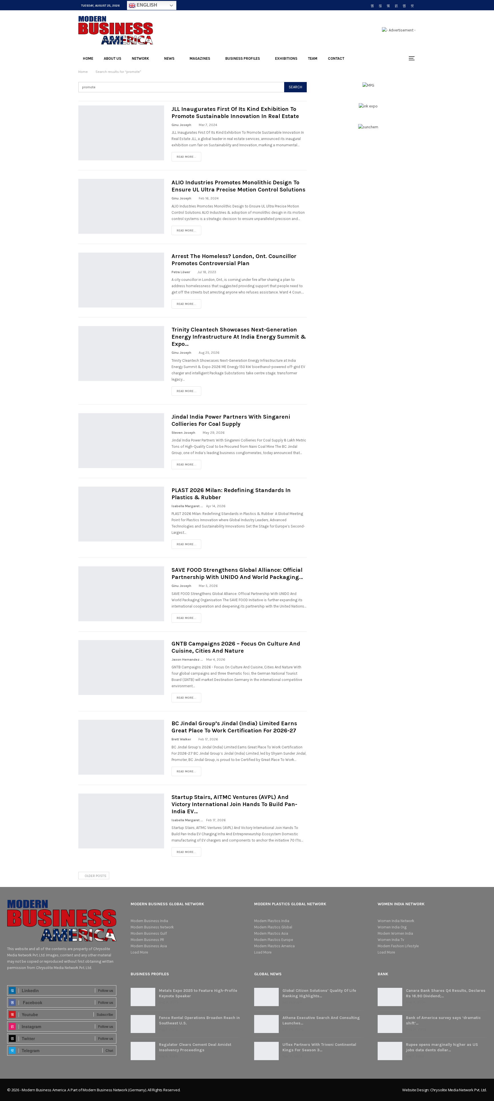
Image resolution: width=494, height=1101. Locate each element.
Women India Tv (391, 940)
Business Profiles (242, 58)
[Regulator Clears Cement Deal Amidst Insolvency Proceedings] (143, 1051)
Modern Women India (395, 933)
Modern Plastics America (274, 946)
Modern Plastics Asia (271, 933)
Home (88, 58)
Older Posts (95, 876)
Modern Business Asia (149, 946)
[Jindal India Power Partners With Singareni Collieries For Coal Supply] (121, 440)
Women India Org (392, 927)
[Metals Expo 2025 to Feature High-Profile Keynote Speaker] (143, 997)
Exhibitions (286, 58)
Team (312, 58)
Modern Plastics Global (273, 927)
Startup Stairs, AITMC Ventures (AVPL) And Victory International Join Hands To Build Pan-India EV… (234, 804)
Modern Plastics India (271, 921)
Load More (139, 952)
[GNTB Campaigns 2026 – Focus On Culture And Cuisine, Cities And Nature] (121, 667)
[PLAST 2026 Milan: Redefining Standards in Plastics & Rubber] (121, 514)
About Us (112, 58)
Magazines (200, 58)
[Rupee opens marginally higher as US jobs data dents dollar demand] (390, 1051)
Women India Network (396, 921)
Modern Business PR (147, 940)
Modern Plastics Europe (273, 940)
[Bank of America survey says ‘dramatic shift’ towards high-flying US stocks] (390, 1024)
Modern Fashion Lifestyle (398, 946)
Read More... (186, 157)
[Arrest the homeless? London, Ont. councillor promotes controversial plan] (121, 280)
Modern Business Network (152, 927)
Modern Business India (149, 921)
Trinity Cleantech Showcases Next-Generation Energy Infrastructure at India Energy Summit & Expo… (239, 336)
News (169, 58)
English (146, 5)
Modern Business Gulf (149, 933)
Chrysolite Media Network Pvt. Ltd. (458, 1089)
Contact (336, 58)
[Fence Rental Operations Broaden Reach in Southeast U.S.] (143, 1024)
